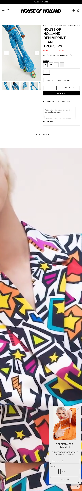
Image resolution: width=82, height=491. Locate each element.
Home (45, 26)
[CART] (78, 10)
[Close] (78, 408)
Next (37, 53)
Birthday (53, 466)
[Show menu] (3, 10)
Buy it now (61, 93)
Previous (6, 53)
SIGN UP (65, 480)
